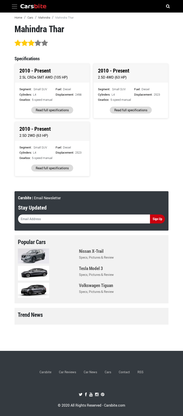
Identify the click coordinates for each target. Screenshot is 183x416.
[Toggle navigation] (14, 6)
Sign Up (157, 219)
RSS (140, 372)
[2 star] (24, 43)
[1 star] (18, 43)
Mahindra (44, 17)
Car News (90, 372)
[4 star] (38, 43)
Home (18, 17)
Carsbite (45, 372)
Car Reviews (67, 372)
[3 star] (31, 43)
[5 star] (44, 43)
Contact (124, 372)
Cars (30, 17)
